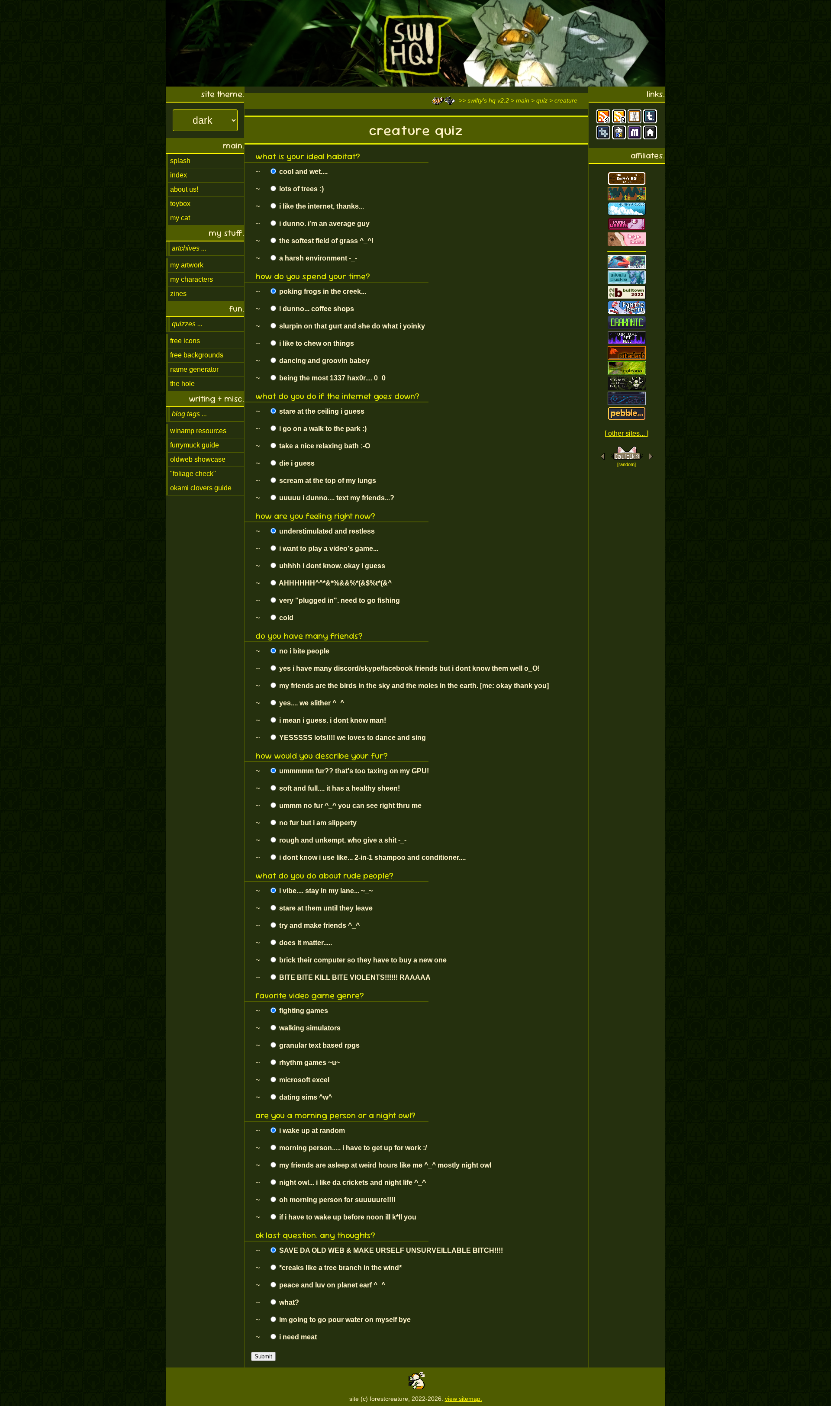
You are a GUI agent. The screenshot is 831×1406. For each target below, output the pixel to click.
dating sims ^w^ (304, 1097)
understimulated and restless (326, 531)
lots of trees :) (300, 189)
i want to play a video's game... (327, 548)
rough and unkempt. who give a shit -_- (341, 840)
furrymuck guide (194, 445)
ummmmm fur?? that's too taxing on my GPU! (353, 771)
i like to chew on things (315, 343)
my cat (180, 218)
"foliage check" (193, 473)
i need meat (297, 1337)
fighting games (302, 1010)
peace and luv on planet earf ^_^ (331, 1285)
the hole (182, 383)
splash (180, 160)
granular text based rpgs (318, 1045)
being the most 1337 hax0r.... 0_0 (331, 378)
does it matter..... (304, 942)
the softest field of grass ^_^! (325, 241)
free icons (185, 340)
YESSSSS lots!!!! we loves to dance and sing (351, 737)
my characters (191, 279)
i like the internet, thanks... (320, 206)
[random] (626, 464)
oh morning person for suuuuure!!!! (336, 1199)
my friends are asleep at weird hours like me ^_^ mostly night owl (384, 1165)
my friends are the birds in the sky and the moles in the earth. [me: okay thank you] (413, 685)
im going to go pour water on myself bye (344, 1319)
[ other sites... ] (626, 433)
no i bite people (303, 651)
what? (288, 1302)
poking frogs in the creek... (321, 291)
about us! (184, 189)
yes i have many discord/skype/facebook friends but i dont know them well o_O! (408, 668)
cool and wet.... (302, 171)
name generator (194, 369)
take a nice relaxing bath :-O (323, 446)
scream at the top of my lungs (326, 480)
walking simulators (309, 1028)
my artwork (186, 265)
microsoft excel (303, 1080)
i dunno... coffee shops (315, 308)
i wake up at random (311, 1130)
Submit (263, 1356)
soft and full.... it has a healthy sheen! (338, 788)
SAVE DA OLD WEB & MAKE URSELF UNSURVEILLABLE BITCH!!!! (390, 1250)
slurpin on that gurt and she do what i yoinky (351, 326)
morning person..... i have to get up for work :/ (352, 1148)
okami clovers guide (201, 488)
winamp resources (198, 430)
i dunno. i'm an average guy (323, 223)
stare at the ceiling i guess (320, 411)
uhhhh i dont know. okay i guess (331, 565)
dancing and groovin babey (323, 360)
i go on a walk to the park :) (322, 428)
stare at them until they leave (325, 908)
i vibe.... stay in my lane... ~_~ (325, 890)
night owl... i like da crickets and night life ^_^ (351, 1182)
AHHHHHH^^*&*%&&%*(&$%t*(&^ (334, 583)
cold (285, 617)
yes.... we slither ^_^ (310, 703)
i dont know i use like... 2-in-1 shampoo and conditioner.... (371, 857)
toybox (180, 203)
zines (178, 293)
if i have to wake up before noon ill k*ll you (346, 1217)
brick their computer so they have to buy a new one (362, 960)
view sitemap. (463, 1398)
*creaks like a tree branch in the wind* (339, 1267)
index (178, 175)
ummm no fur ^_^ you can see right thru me (349, 805)
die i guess (296, 463)
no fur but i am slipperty (317, 823)
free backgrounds (196, 355)
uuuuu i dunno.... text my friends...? (335, 498)
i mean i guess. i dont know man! (331, 720)
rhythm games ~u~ (308, 1062)
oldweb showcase (197, 459)
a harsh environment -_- (317, 258)
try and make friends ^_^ (318, 925)
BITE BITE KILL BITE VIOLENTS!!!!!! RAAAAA (354, 977)
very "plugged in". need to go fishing (338, 600)
